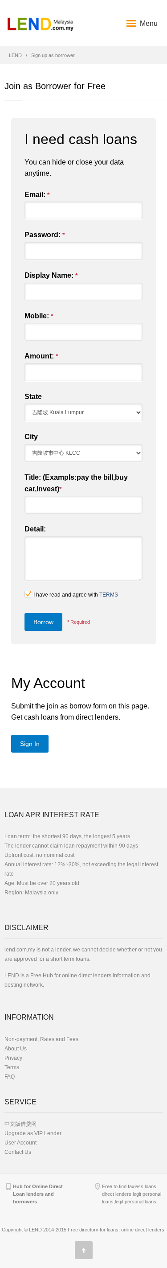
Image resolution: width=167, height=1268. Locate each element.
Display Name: (50, 275)
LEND (15, 55)
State (33, 396)
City (31, 437)
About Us (15, 1049)
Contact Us (17, 1152)
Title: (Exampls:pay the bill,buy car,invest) (76, 483)
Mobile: (38, 316)
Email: (36, 194)
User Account (20, 1143)
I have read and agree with (75, 595)
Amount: (41, 356)
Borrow (43, 622)
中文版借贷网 (20, 1124)
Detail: (35, 529)
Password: (44, 235)
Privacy (13, 1058)
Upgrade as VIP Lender (32, 1133)
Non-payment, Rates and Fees (41, 1039)
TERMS (108, 595)
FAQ (9, 1077)
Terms (11, 1067)
